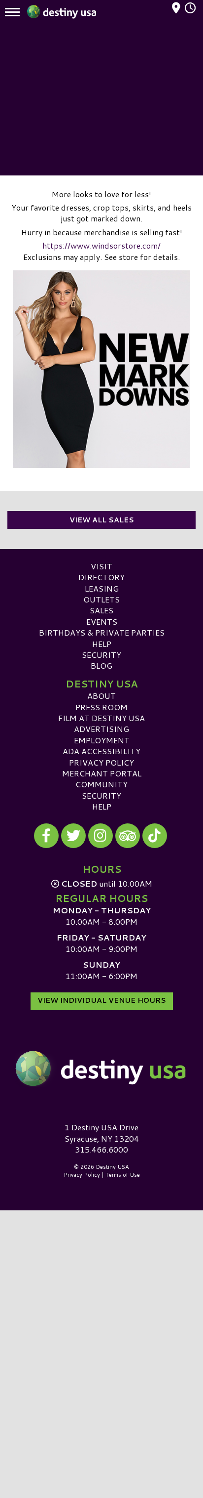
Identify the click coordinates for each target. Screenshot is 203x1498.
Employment (102, 740)
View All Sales (101, 520)
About (101, 695)
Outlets (101, 599)
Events (101, 621)
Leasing (102, 588)
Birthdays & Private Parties (102, 632)
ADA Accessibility (101, 751)
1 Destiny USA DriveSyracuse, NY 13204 (102, 1132)
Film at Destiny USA (101, 718)
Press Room (101, 707)
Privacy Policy (101, 762)
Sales (101, 610)
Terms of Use (122, 1175)
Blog (101, 665)
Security (101, 654)
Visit (101, 566)
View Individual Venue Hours (101, 1000)
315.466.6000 (101, 1149)
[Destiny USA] (101, 1068)
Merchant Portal (101, 773)
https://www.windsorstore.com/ (101, 245)
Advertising (101, 728)
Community (101, 784)
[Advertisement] (101, 101)
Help (101, 643)
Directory (101, 577)
